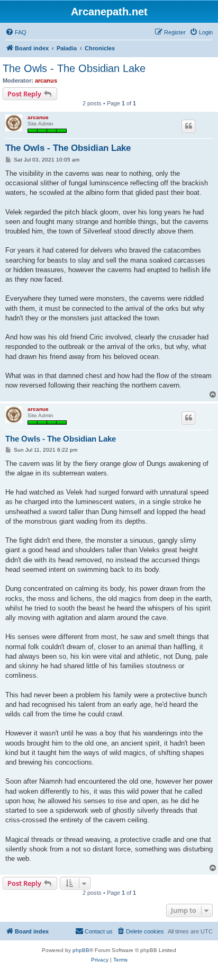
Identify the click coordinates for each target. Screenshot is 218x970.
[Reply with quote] (188, 126)
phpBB (80, 950)
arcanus (46, 80)
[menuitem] (15, 32)
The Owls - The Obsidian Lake (74, 68)
